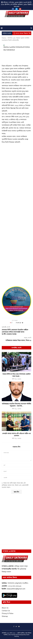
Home (4, 38)
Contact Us (6, 611)
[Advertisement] (17, 22)
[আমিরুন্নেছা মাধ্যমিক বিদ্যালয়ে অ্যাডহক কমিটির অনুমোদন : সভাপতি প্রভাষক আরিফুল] (16, 391)
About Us (5, 608)
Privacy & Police (7, 613)
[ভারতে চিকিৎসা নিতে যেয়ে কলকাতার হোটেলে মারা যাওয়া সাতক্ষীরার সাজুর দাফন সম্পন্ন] (16, 361)
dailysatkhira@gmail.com (16, 589)
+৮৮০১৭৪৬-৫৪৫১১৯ (14, 586)
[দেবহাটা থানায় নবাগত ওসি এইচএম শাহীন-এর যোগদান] (16, 421)
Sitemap (5, 616)
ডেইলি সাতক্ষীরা (20, 633)
